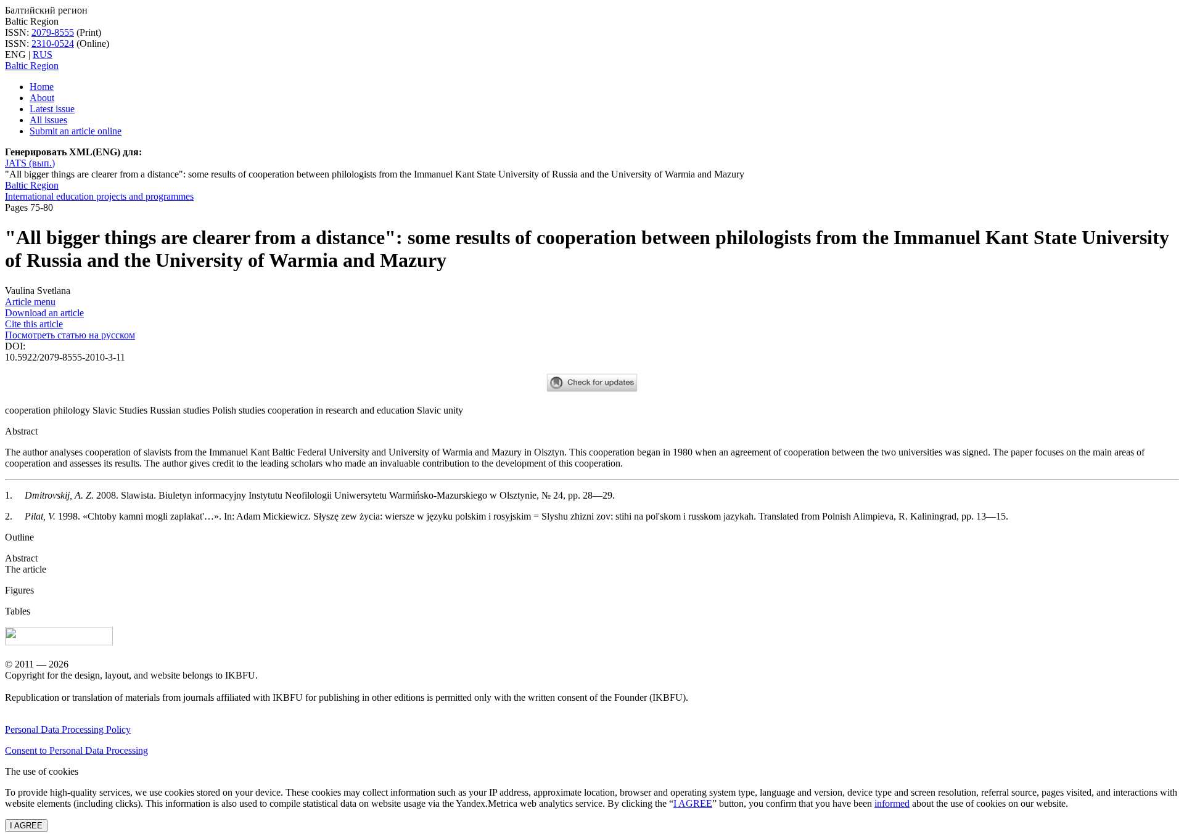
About (42, 97)
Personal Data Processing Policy (68, 729)
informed (892, 803)
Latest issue (52, 109)
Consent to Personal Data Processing (76, 750)
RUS (42, 54)
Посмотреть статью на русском (70, 335)
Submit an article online (75, 131)
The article (25, 569)
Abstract (21, 558)
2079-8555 (52, 32)
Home (42, 86)
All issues (48, 120)
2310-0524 (52, 43)
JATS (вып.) (30, 163)
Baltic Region (32, 65)
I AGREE (692, 803)
